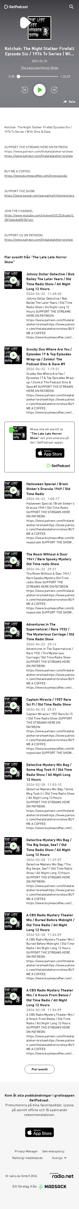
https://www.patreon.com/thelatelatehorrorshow (38, 156)
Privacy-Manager (26, 1151)
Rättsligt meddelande (27, 1158)
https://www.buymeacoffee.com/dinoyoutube (36, 175)
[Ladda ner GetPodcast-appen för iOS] (50, 453)
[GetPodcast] (16, 6)
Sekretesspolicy (53, 1151)
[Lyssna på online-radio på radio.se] (62, 1175)
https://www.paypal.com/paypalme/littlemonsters (39, 195)
